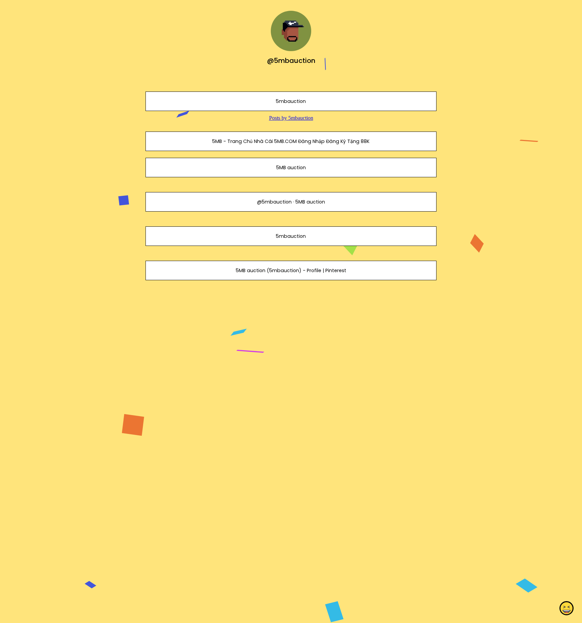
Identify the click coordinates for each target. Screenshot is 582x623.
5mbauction (291, 101)
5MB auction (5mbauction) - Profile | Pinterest (291, 270)
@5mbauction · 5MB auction (291, 201)
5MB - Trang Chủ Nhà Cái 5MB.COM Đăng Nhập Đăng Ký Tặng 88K (290, 141)
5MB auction (291, 167)
